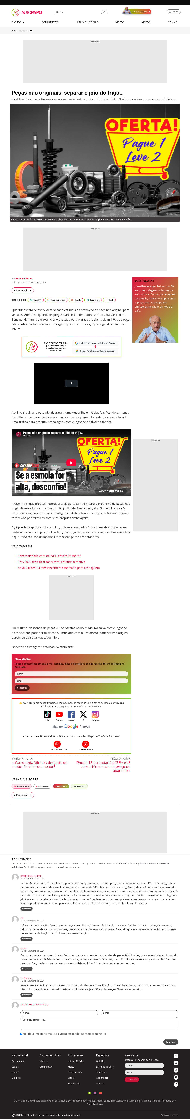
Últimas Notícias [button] (87, 22)
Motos (71, 1066)
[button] (104, 12)
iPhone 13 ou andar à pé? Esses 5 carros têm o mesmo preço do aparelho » (103, 766)
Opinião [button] (172, 22)
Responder (26, 909)
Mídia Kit (16, 1077)
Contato (15, 1072)
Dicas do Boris (26, 31)
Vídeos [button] (119, 22)
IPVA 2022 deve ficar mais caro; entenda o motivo (51, 562)
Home (14, 31)
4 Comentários (22, 290)
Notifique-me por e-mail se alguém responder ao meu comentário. (64, 1033)
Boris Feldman (24, 278)
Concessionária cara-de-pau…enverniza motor (49, 556)
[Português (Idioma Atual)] (89, 1092)
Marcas (43, 1061)
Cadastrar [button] (22, 687)
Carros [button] (17, 22)
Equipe (15, 1066)
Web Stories (102, 1077)
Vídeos (71, 1077)
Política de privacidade (169, 1115)
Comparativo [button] (50, 22)
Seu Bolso (101, 1072)
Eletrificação (74, 1083)
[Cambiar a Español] (100, 1092)
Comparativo (46, 1066)
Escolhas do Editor (105, 1066)
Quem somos (18, 1061)
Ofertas (100, 1083)
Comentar (171, 1041)
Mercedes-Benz (79, 786)
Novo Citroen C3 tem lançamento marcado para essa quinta (59, 568)
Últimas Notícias (22, 786)
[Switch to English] (95, 1092)
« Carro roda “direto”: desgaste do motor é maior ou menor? (40, 764)
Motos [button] (146, 22)
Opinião (100, 1061)
